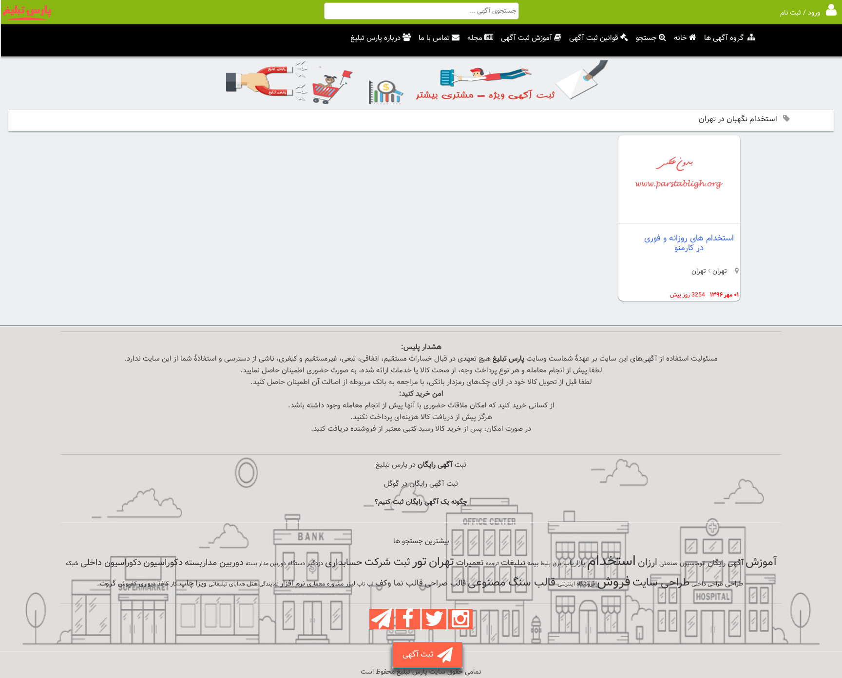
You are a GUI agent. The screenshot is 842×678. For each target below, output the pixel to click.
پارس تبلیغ (508, 359)
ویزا (201, 583)
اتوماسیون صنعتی (682, 563)
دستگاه (296, 563)
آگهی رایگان (726, 563)
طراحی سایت (660, 582)
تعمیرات (470, 562)
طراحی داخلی (707, 584)
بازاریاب (574, 563)
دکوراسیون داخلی (110, 563)
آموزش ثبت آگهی (526, 38)
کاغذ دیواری (154, 584)
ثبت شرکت (387, 562)
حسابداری (344, 562)
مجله (474, 38)
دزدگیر (315, 563)
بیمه (532, 563)
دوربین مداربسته (214, 563)
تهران (718, 271)
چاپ (186, 583)
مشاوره (335, 584)
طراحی (734, 583)
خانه (680, 38)
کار (174, 584)
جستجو (646, 38)
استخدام (611, 561)
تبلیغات (513, 563)
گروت (107, 583)
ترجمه (492, 564)
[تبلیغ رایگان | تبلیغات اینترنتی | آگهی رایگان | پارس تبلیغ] (26, 18)
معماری (316, 584)
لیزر (350, 584)
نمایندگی (268, 584)
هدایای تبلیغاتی (227, 584)
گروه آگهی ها (724, 38)
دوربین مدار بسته (266, 563)
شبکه (72, 563)
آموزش (761, 562)
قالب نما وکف (399, 583)
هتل (252, 584)
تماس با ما (434, 38)
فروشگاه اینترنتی (576, 584)
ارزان (647, 562)
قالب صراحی (445, 583)
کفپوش (127, 584)
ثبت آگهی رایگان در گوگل (421, 484)
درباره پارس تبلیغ (375, 38)
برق (557, 563)
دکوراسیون (163, 562)
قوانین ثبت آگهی (593, 38)
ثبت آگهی (419, 655)
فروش (614, 582)
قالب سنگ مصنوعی (511, 582)
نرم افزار (292, 583)
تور (419, 562)
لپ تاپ (365, 584)
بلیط (545, 563)
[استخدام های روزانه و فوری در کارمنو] (679, 215)
